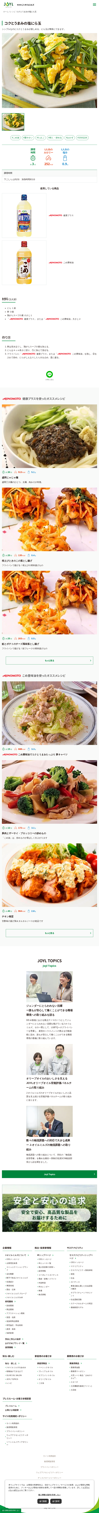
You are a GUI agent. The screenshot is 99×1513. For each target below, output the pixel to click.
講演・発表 (10, 1329)
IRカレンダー (44, 1287)
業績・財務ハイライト (48, 1279)
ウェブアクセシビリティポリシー (17, 1436)
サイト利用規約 (12, 1423)
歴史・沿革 (10, 1289)
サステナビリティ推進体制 (81, 1270)
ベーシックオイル (46, 1367)
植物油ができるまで (14, 1371)
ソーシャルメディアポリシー (17, 1443)
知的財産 (10, 1333)
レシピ (9, 1383)
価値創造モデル (77, 1307)
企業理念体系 (11, 1263)
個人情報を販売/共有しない (11, 1510)
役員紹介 (10, 1282)
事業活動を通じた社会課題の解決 (81, 1287)
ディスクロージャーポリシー (49, 1478)
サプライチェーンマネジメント (81, 1294)
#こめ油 (15, 138)
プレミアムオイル (46, 1371)
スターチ (74, 1382)
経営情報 (42, 1271)
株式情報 (42, 1295)
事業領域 (10, 1286)
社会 (72, 1278)
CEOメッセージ (12, 1259)
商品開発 (10, 1309)
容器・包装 (10, 1317)
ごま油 (41, 1383)
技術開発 (10, 1306)
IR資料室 (42, 1283)
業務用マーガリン (78, 1371)
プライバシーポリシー (15, 1431)
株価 (40, 1291)
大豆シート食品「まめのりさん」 (81, 1376)
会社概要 (10, 1274)
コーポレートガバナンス (48, 1275)
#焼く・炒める (55, 138)
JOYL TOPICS (12, 1379)
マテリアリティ (77, 1266)
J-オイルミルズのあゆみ (16, 1367)
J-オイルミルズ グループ (16, 1294)
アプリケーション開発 (15, 1313)
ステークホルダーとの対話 (81, 1303)
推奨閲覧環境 (11, 1427)
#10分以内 (82, 138)
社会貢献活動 (76, 1299)
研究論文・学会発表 (14, 1325)
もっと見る (49, 660)
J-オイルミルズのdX (14, 1297)
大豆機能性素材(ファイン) (81, 1386)
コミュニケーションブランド (17, 1268)
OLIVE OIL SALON (14, 1375)
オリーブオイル (45, 1379)
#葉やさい (28, 138)
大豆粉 (73, 1390)
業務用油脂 (75, 1367)
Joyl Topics (49, 1174)
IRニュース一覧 (45, 1263)
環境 (72, 1274)
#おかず (69, 138)
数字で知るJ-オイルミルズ (17, 1278)
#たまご (40, 138)
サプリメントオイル (47, 1375)
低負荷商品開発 (12, 1321)
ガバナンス (75, 1282)
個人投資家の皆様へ (47, 1267)
